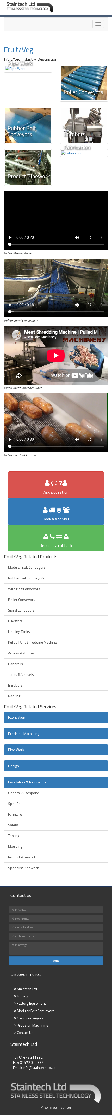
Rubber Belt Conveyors (26, 578)
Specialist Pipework (23, 867)
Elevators (15, 621)
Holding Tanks (19, 631)
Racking (14, 696)
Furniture (15, 814)
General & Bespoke (23, 792)
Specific (14, 803)
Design (13, 766)
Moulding (15, 846)
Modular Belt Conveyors (27, 567)
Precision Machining (23, 733)
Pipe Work (16, 749)
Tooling (13, 835)
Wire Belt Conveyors (24, 588)
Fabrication (16, 717)
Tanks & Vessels (21, 674)
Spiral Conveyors (21, 610)
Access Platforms (21, 653)
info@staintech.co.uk (39, 1067)
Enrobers (15, 685)
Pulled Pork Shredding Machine (32, 642)
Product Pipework (22, 857)
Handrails (15, 663)
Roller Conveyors (21, 599)
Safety (13, 825)
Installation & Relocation (27, 782)
